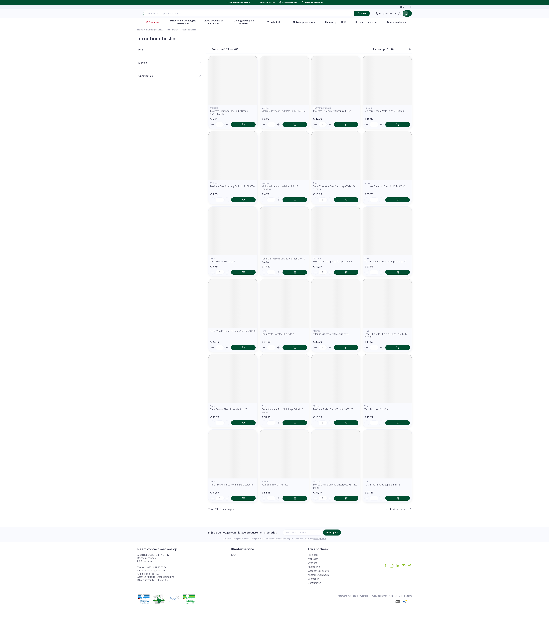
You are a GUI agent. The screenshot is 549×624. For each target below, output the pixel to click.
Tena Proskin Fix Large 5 (222, 261)
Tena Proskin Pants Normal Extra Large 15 (232, 484)
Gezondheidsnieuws (318, 570)
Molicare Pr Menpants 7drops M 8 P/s (332, 261)
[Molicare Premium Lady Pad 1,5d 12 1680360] (284, 155)
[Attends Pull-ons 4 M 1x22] (284, 454)
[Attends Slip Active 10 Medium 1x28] (335, 303)
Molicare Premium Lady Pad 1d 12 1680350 (232, 186)
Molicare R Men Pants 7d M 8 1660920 (333, 409)
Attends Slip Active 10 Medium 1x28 (331, 334)
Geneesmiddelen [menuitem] (399, 22)
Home (140, 29)
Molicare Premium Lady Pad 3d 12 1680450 (284, 111)
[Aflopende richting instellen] (410, 49)
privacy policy (319, 538)
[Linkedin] (397, 566)
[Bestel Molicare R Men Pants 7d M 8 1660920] (346, 422)
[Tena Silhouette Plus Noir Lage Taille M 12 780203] (387, 303)
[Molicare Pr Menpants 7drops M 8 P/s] (335, 231)
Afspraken (313, 558)
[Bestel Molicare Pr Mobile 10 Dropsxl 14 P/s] (346, 124)
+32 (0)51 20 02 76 (157, 567)
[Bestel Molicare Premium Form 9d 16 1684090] (397, 199)
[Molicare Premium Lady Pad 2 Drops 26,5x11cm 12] (232, 80)
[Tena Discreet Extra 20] (387, 378)
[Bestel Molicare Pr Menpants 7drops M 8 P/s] (346, 272)
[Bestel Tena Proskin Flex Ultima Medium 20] (243, 422)
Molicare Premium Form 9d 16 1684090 (384, 186)
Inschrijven (332, 532)
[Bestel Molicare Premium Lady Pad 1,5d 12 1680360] (295, 199)
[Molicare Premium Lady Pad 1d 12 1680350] (232, 155)
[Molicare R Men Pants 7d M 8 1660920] (335, 378)
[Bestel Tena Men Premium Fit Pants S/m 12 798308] (243, 347)
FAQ (233, 554)
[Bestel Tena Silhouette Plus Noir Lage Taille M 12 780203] (397, 347)
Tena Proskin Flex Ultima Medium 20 (228, 409)
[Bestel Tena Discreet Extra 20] (397, 422)
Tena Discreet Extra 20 (376, 409)
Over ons (312, 562)
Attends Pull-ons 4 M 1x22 (275, 484)
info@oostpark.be (159, 570)
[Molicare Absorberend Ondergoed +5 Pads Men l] (335, 454)
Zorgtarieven (314, 582)
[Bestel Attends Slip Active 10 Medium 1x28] (346, 347)
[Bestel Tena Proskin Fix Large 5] (243, 272)
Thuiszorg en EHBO (155, 29)
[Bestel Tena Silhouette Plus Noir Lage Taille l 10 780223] (295, 422)
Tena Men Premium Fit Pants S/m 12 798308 (232, 331)
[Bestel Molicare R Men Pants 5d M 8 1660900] (397, 124)
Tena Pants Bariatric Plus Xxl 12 (278, 334)
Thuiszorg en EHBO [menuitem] (338, 22)
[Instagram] (391, 566)
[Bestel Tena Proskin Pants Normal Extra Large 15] (243, 498)
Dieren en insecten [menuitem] (368, 22)
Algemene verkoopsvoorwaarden (353, 595)
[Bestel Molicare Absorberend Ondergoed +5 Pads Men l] (346, 498)
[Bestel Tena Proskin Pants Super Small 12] (397, 498)
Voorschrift (313, 578)
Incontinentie (172, 29)
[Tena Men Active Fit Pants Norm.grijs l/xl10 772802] (284, 231)
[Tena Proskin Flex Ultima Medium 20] (232, 378)
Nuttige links (314, 566)
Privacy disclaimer (379, 595)
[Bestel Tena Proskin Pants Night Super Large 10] (397, 272)
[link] (387, 508)
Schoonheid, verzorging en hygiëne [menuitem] (184, 22)
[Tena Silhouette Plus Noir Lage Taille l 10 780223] (284, 378)
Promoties (313, 554)
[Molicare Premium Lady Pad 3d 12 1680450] (284, 80)
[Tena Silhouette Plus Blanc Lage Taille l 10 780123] (335, 155)
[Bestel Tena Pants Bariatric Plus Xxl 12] (295, 347)
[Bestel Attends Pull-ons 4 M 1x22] (295, 498)
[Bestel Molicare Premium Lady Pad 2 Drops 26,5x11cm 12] (243, 124)
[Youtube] (403, 566)
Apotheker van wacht (318, 574)
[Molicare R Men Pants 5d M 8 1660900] (387, 80)
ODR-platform (405, 595)
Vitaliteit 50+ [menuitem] (278, 22)
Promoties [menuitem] (154, 22)
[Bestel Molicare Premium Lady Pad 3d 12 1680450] (295, 124)
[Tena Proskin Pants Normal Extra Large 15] (232, 454)
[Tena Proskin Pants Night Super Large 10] (387, 231)
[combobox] (249, 13)
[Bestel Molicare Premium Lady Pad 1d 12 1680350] (243, 199)
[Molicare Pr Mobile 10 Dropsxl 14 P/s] (335, 80)
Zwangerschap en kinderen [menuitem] (246, 22)
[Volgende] (410, 508)
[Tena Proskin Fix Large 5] (232, 231)
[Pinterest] (409, 566)
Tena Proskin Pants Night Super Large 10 (385, 261)
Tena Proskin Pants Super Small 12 (382, 484)
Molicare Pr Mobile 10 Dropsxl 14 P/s (332, 111)
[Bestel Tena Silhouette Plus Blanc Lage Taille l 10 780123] (346, 199)
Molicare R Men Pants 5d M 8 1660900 (384, 111)
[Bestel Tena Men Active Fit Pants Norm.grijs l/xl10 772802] (295, 272)
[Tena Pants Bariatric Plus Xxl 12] (284, 303)
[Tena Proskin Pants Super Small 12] (387, 454)
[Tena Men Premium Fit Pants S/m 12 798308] (232, 303)
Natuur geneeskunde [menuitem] (306, 22)
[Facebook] (385, 566)
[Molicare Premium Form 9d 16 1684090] (387, 155)
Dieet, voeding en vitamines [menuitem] (216, 22)
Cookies (393, 595)
